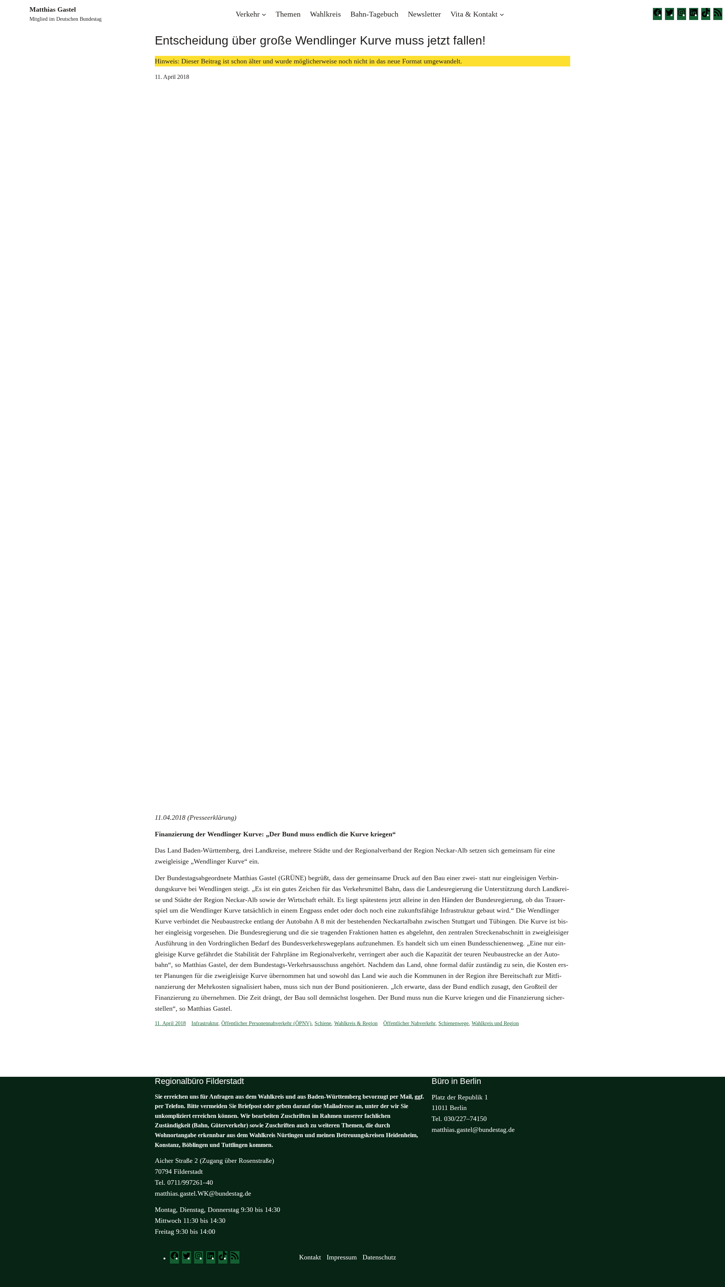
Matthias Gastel (52, 9)
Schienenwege (453, 1023)
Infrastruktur (204, 1023)
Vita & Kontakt (474, 14)
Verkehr (248, 14)
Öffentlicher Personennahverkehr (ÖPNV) (266, 1023)
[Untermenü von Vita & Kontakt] (502, 14)
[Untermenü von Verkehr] (264, 14)
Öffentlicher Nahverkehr (409, 1023)
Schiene (323, 1023)
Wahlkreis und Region (495, 1023)
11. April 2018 (170, 1023)
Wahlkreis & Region (356, 1023)
